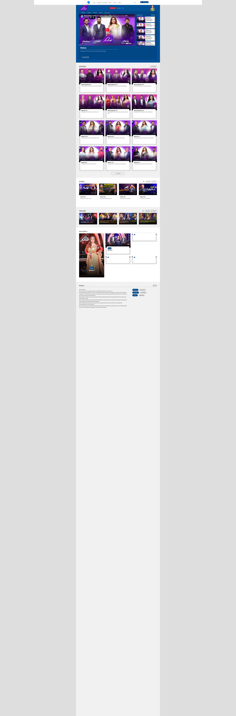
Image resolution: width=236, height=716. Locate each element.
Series (94, 2)
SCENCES (89, 12)
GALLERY (100, 12)
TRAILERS (95, 12)
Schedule (105, 2)
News (110, 2)
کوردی (135, 2)
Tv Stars (114, 2)
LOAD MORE (118, 173)
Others (119, 2)
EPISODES (83, 12)
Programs (99, 2)
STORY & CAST (107, 12)
